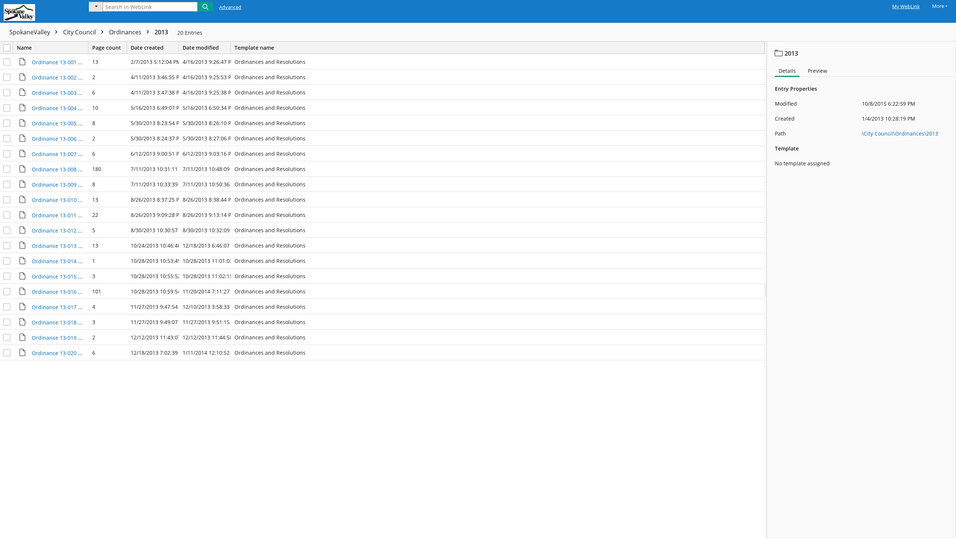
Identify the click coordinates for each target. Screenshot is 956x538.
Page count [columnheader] (106, 47)
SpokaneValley (30, 32)
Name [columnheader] (24, 47)
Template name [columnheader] (254, 47)
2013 (161, 32)
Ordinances (126, 32)
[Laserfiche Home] (39, 11)
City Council (80, 32)
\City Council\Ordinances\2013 (900, 133)
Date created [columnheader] (147, 47)
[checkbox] (6, 48)
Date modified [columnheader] (201, 47)
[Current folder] (96, 7)
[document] (861, 289)
